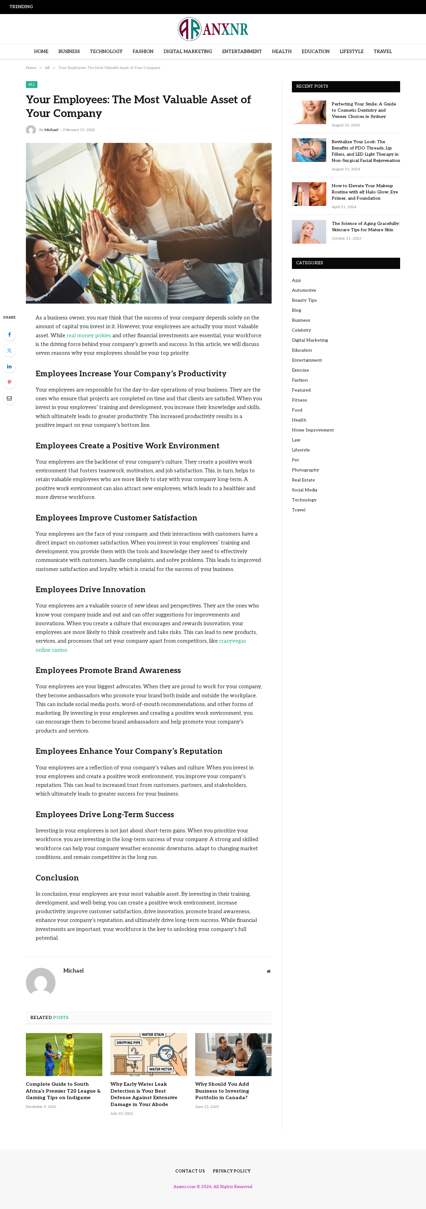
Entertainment (242, 51)
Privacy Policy (232, 1171)
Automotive (304, 290)
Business (69, 51)
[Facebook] (9, 334)
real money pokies (88, 336)
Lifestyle (352, 51)
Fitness (299, 400)
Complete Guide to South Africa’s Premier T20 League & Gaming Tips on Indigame (63, 1091)
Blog (296, 310)
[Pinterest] (9, 382)
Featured (301, 390)
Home (41, 51)
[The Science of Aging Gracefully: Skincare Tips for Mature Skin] (309, 232)
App (296, 280)
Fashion (143, 51)
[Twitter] (9, 350)
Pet (295, 460)
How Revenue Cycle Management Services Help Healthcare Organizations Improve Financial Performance (120, 6)
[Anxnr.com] (213, 29)
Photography (305, 470)
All (31, 84)
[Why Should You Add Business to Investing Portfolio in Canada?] (233, 1054)
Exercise (300, 370)
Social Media (304, 490)
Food (297, 410)
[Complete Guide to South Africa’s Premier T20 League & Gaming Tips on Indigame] (64, 1054)
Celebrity (301, 330)
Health (282, 51)
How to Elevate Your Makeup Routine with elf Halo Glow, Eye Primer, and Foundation (365, 192)
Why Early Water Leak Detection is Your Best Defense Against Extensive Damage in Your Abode (143, 1094)
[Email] (9, 398)
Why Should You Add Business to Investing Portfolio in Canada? (222, 1091)
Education (316, 51)
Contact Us (190, 1171)
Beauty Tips (304, 300)
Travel (383, 51)
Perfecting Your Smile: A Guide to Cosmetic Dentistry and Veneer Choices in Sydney (364, 110)
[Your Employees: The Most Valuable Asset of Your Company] (149, 223)
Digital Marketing (187, 51)
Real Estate (303, 480)
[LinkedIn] (9, 366)
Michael (51, 130)
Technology (106, 51)
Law (296, 440)
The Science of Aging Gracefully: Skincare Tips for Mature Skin (365, 226)
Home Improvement (313, 430)
